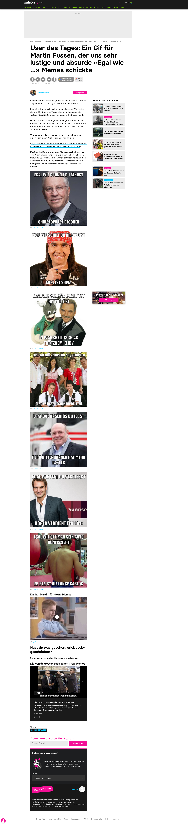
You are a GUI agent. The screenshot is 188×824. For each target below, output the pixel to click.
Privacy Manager (112, 819)
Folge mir (80, 93)
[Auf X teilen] (37, 717)
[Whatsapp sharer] (39, 717)
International (39, 7)
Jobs (66, 819)
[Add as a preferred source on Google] (66, 79)
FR (126, 3)
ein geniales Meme (70, 120)
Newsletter (41, 819)
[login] (3, 820)
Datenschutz (96, 819)
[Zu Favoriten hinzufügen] (54, 79)
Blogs (96, 7)
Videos (109, 7)
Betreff (35, 773)
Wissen (89, 7)
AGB (86, 819)
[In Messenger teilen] (37, 79)
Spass (74, 7)
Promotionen (120, 7)
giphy (35, 642)
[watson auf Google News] (79, 79)
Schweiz (28, 7)
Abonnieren (110, 300)
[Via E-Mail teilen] (43, 79)
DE (120, 3)
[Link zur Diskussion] (49, 79)
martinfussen (38, 228)
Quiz (103, 7)
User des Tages (35, 41)
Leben (67, 7)
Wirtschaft (51, 7)
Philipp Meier (43, 93)
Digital (81, 7)
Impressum (75, 819)
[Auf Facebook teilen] (32, 79)
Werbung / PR (55, 819)
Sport (60, 7)
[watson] (29, 2)
